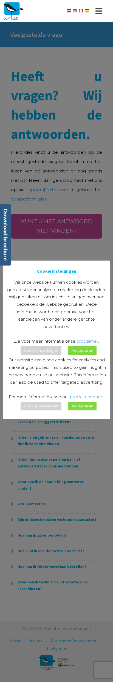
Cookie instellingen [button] (41, 350)
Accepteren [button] (82, 350)
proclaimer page (86, 396)
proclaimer (87, 341)
